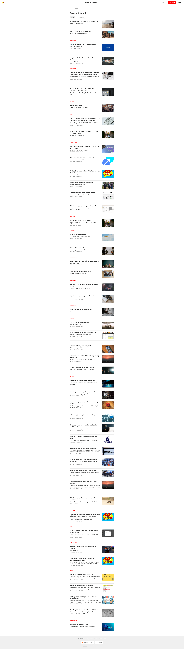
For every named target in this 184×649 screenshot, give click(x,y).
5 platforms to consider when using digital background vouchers (83, 383)
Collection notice (102, 638)
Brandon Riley (77, 25)
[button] (76, 7)
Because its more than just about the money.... (81, 288)
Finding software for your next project (82, 193)
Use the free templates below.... (78, 273)
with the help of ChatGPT (76, 324)
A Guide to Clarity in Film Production (79, 107)
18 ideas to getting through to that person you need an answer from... (83, 462)
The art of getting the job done (77, 184)
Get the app (99, 642)
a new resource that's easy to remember (80, 194)
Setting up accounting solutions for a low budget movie (83, 597)
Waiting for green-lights (78, 234)
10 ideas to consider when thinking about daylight (82, 359)
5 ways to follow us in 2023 (79, 624)
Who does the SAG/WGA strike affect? (82, 415)
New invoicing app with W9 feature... (79, 160)
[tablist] (77, 17)
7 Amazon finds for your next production (83, 448)
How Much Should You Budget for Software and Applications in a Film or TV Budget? (84, 73)
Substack (85, 646)
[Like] (71, 50)
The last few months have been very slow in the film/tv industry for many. (83, 502)
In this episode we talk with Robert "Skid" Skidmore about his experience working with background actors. (85, 518)
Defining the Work (76, 105)
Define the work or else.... (78, 248)
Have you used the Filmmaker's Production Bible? (84, 437)
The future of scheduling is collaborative (83, 332)
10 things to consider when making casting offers (84, 285)
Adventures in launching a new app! (82, 158)
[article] (92, 24)
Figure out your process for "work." (81, 31)
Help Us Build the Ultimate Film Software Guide (83, 59)
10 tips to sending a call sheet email (81, 585)
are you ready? (73, 311)
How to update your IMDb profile (80, 346)
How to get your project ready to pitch (82, 392)
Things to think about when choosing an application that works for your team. (84, 208)
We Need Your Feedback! (76, 61)
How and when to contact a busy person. (83, 459)
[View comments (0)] (81, 27)
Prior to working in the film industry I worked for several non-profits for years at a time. (84, 612)
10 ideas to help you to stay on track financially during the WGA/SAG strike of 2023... (84, 406)
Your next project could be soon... (81, 309)
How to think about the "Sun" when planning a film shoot (85, 357)
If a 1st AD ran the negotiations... (81, 322)
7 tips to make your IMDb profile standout (80, 348)
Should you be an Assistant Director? (82, 367)
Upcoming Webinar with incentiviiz (78, 150)
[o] (108, 517)
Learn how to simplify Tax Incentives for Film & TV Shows (84, 147)
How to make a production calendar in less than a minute (84, 531)
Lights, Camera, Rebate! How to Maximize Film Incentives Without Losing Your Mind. (85, 119)
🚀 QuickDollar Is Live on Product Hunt (83, 44)
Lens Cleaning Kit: (74, 263)
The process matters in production (81, 182)
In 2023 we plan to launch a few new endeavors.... (82, 626)
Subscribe (172, 2)
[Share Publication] (166, 2)
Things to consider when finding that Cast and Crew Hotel (84, 426)
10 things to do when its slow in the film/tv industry (84, 499)
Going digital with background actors (82, 381)
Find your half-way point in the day (81, 574)
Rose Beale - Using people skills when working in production (82, 559)
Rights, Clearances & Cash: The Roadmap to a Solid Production (85, 172)
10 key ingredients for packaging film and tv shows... (83, 394)
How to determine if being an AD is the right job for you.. (84, 369)
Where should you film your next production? (85, 21)
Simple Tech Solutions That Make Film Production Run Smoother (82, 90)
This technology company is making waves (80, 334)
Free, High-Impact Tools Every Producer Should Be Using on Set (85, 93)
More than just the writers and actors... (79, 417)
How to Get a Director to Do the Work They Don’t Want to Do (84, 132)
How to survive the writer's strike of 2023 (83, 470)
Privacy (91, 638)
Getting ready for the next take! (80, 220)
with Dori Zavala (74, 175)
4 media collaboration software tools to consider (83, 547)
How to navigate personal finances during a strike (84, 403)
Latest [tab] (72, 17)
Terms (95, 638)
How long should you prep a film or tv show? (84, 296)
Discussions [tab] (81, 17)
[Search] (163, 2)
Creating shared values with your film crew (84, 610)
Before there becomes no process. (78, 33)
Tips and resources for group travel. (79, 429)
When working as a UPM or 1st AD (78, 135)
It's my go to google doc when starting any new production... (85, 440)
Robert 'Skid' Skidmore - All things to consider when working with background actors (85, 515)
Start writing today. (75, 550)
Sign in (179, 2)
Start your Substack (88, 642)
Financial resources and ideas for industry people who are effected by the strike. (84, 473)
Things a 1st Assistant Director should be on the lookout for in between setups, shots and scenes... (85, 223)
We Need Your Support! (76, 46)
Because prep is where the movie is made (80, 298)
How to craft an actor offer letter (80, 271)
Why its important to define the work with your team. (83, 250)
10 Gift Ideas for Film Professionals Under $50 (85, 261)
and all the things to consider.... (78, 23)
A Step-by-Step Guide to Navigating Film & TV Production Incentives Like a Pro (84, 123)
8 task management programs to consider (84, 206)
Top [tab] (76, 17)
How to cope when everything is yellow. (80, 236)
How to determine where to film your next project (83, 482)
